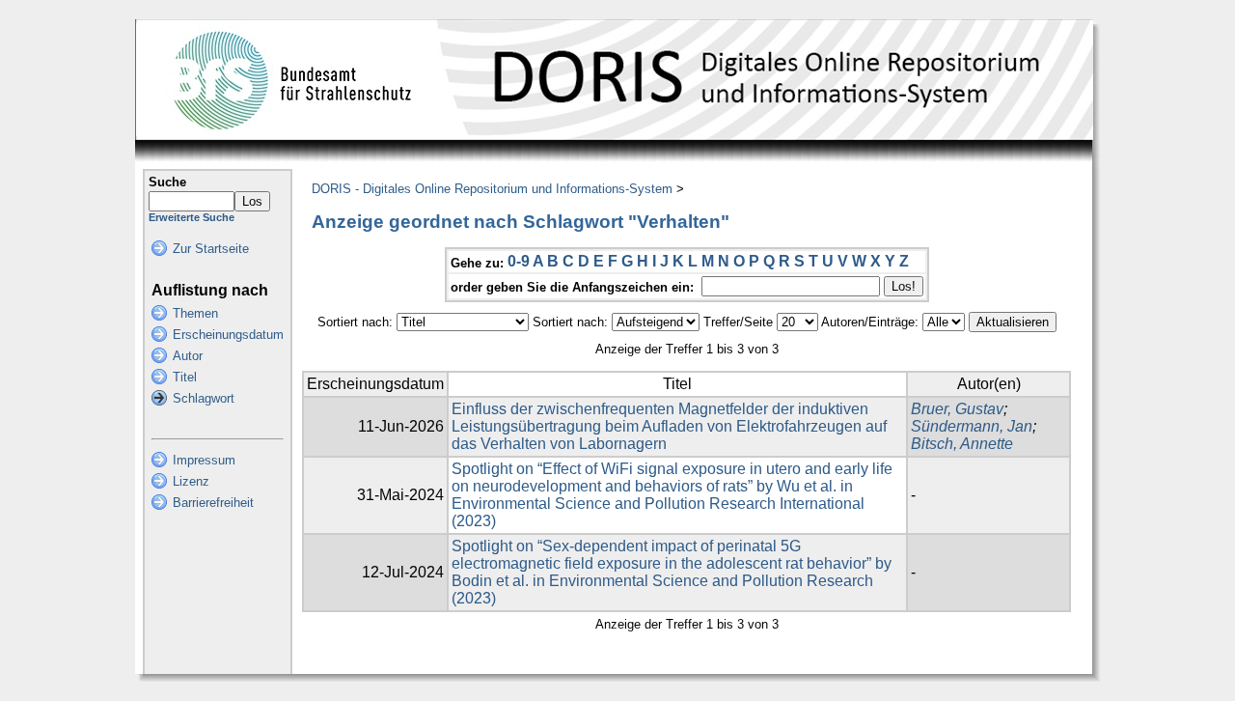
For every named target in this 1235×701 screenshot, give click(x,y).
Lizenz (191, 481)
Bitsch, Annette (962, 443)
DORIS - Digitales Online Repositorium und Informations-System (492, 189)
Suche (167, 182)
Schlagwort (203, 398)
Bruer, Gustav (957, 409)
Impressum (204, 460)
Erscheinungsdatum (228, 334)
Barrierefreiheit (213, 502)
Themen (195, 313)
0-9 (519, 261)
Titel (185, 377)
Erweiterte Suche (191, 217)
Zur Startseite (211, 248)
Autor (188, 356)
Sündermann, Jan (971, 426)
